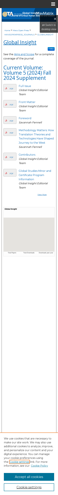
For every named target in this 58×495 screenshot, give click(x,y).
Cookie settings (19, 461)
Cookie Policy (39, 465)
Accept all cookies (29, 477)
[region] (29, 463)
